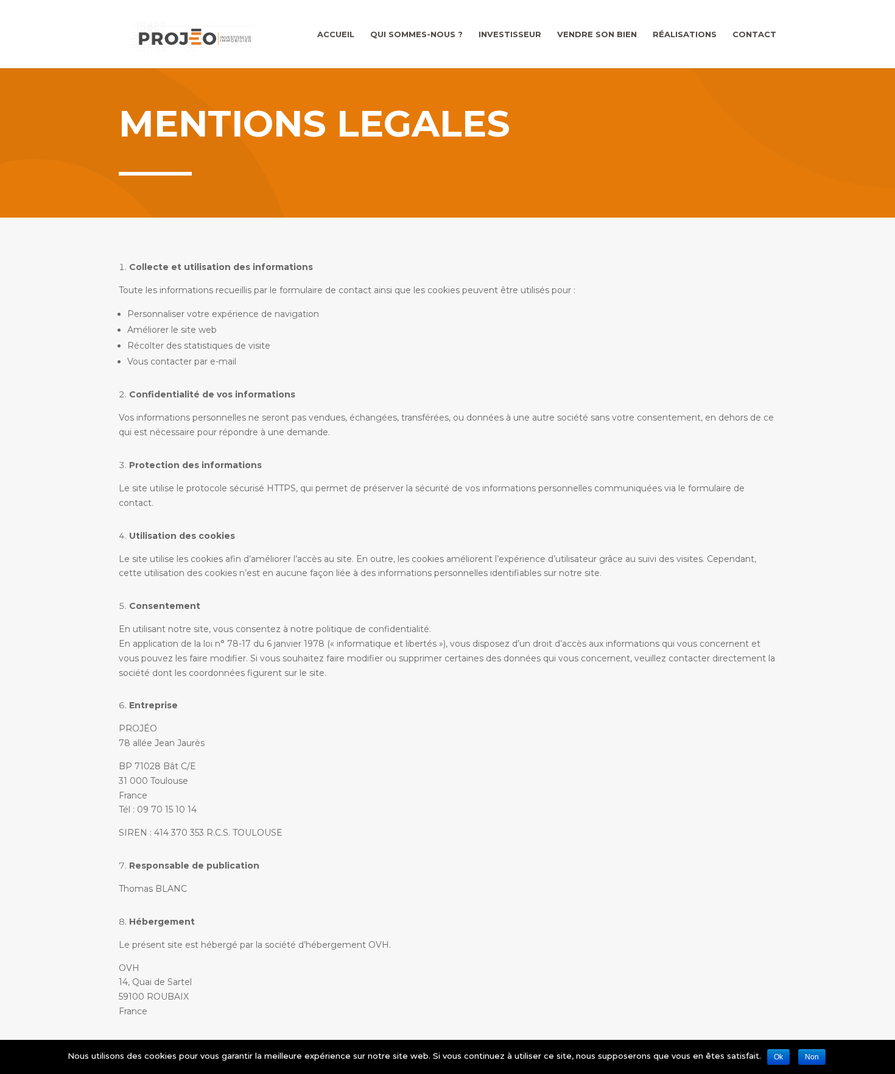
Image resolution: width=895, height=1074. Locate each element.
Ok (778, 1057)
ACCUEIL (335, 34)
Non (812, 1057)
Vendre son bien (597, 34)
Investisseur (510, 34)
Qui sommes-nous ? (416, 34)
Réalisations (685, 34)
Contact (754, 34)
